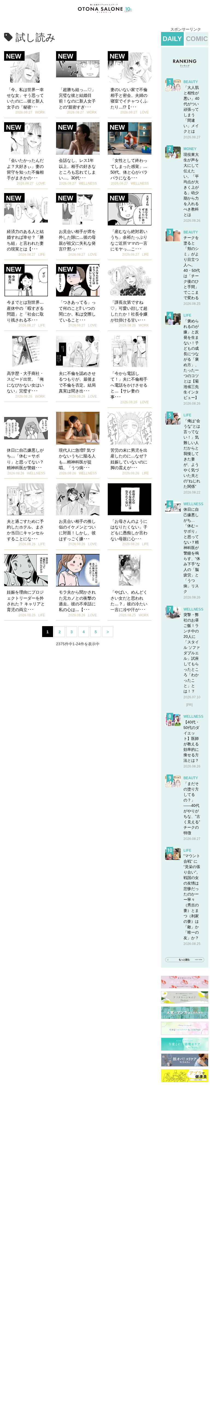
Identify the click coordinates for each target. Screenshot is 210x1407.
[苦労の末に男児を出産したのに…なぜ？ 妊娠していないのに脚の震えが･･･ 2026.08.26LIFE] (129, 428)
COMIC (197, 38)
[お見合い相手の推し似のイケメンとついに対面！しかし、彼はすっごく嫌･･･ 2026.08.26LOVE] (78, 499)
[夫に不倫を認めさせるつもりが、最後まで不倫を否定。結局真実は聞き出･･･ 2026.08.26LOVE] (78, 351)
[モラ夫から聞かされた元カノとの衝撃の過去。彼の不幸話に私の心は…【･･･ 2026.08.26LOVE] (78, 570)
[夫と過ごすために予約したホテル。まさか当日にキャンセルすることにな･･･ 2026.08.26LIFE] (26, 499)
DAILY (172, 38)
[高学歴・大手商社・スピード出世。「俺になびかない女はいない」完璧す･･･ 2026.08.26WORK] (26, 351)
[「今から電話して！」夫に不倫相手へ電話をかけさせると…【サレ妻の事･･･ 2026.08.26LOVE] (129, 351)
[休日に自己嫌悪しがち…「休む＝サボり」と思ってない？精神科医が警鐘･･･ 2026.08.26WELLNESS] (26, 428)
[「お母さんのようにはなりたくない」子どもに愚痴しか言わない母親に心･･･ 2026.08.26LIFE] (129, 499)
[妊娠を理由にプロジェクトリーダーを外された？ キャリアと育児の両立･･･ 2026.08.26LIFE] (26, 570)
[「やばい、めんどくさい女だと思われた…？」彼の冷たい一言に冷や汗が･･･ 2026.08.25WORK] (129, 570)
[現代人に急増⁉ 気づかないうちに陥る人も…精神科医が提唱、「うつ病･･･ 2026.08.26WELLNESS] (78, 428)
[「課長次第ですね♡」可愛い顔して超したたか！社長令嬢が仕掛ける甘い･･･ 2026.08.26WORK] (129, 280)
